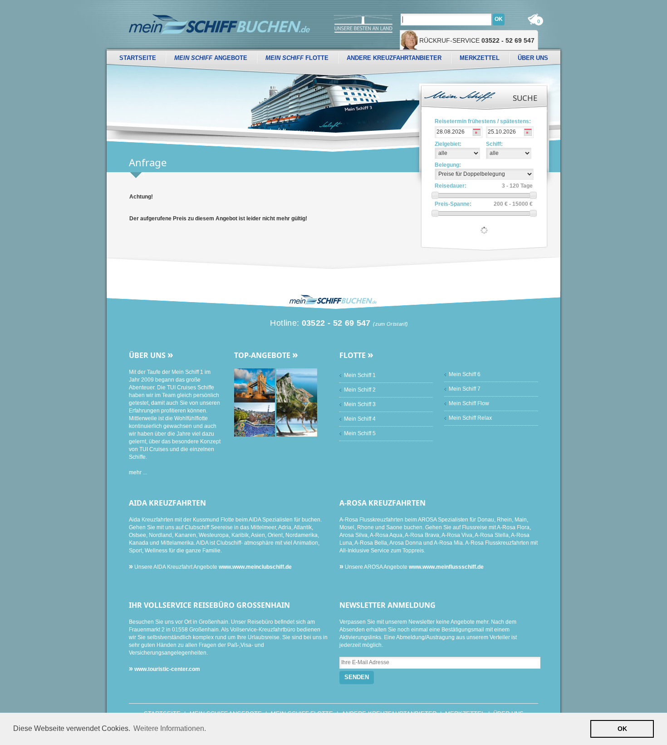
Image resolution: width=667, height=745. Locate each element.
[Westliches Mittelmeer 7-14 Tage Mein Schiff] (255, 419)
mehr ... (138, 472)
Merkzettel (480, 58)
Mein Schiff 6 (465, 374)
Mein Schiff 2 (360, 390)
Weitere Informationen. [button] (169, 728)
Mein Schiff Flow (469, 403)
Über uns (533, 58)
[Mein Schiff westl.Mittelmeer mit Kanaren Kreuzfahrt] (296, 385)
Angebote (210, 58)
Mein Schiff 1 (360, 375)
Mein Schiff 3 (360, 404)
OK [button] (622, 728)
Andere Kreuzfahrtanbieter (394, 58)
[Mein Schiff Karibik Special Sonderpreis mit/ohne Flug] (296, 419)
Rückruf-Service (477, 40)
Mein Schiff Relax (470, 418)
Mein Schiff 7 (465, 389)
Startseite (137, 58)
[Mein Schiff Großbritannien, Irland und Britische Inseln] (255, 385)
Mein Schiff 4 (360, 419)
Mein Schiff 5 (360, 433)
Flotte (297, 58)
